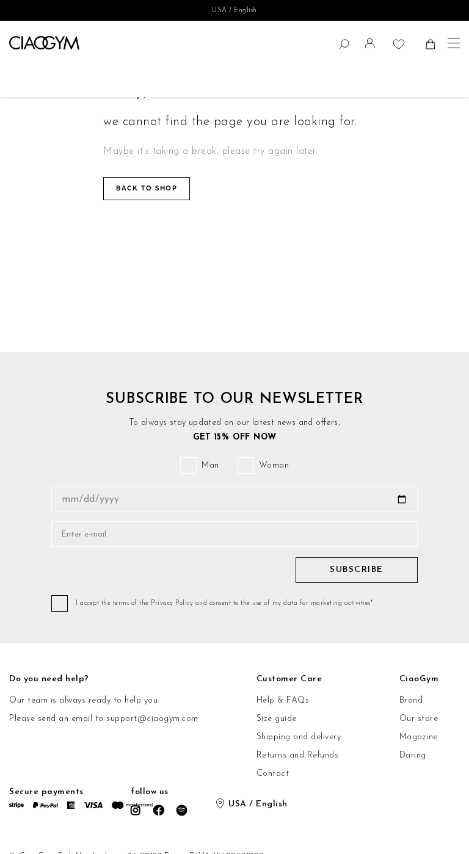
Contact (272, 773)
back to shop (146, 188)
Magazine (418, 737)
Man (210, 465)
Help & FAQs (283, 700)
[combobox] (15, 44)
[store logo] (44, 42)
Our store (418, 718)
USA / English (234, 10)
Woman (274, 465)
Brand (411, 700)
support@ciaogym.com (152, 718)
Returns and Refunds (297, 755)
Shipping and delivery (298, 737)
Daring (412, 755)
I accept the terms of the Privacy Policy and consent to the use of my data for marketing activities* (224, 603)
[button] (371, 46)
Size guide (276, 718)
